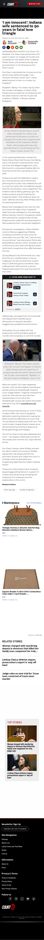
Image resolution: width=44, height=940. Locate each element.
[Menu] (3, 3)
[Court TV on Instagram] (16, 898)
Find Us (4, 854)
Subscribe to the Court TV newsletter (15, 829)
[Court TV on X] (22, 898)
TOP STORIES (14, 722)
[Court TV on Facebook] (10, 898)
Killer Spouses (9, 490)
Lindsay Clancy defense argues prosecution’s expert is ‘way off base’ (19, 662)
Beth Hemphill (12, 42)
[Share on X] (8, 47)
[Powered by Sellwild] (38, 635)
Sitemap (5, 839)
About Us (5, 864)
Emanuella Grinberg (33, 42)
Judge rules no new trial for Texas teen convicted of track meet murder (20, 676)
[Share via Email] (17, 47)
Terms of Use (6, 885)
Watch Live (34, 4)
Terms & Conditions (9, 878)
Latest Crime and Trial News (12, 846)
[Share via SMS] (21, 47)
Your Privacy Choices (9, 889)
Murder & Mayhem (27, 490)
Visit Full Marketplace (34, 503)
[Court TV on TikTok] (33, 898)
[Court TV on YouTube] (27, 898)
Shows (4, 850)
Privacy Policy (7, 881)
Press (4, 868)
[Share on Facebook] (4, 47)
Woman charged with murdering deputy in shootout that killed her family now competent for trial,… (20, 649)
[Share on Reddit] (12, 47)
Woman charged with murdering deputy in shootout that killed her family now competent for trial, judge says (21, 747)
